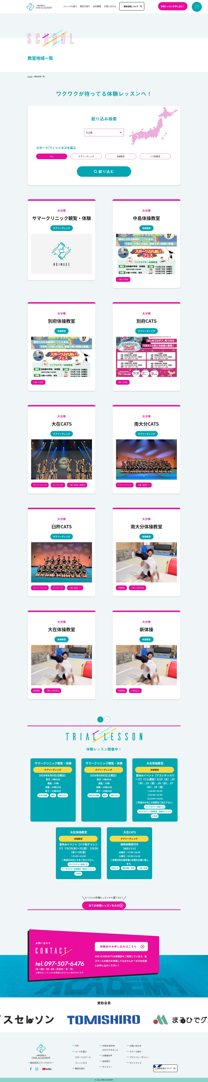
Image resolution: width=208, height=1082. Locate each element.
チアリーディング (86, 156)
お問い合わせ (135, 1045)
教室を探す (80, 1068)
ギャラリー (107, 1066)
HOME (30, 76)
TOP (77, 1045)
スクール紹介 (135, 1051)
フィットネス (81, 1062)
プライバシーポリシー (139, 1057)
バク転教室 (155, 156)
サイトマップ (135, 1062)
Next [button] (183, 1021)
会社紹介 (106, 1061)
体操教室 (121, 156)
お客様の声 (107, 1055)
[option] (104, 1019)
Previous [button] (30, 1021)
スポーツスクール (83, 1057)
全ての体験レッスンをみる (104, 905)
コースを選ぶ (81, 1051)
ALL (51, 156)
